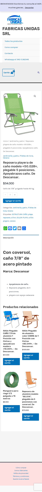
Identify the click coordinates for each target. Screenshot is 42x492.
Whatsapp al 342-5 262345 (17, 59)
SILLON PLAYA (22, 218)
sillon (13, 218)
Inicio (5, 141)
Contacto (9, 53)
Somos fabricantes (21, 470)
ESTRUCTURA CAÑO (19, 214)
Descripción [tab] (8, 237)
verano (13, 221)
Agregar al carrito (13, 201)
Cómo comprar (21, 468)
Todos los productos (13, 41)
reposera (6, 218)
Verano (6, 158)
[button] (39, 72)
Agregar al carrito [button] (9, 361)
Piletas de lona (26, 156)
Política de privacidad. (21, 473)
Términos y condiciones (21, 476)
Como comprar (11, 47)
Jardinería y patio (17, 141)
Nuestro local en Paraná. (21, 479)
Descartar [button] (29, 7)
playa (30, 214)
